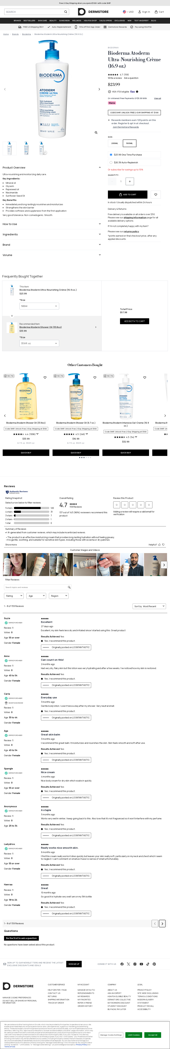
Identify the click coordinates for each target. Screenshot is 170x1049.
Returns (52, 996)
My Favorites (84, 999)
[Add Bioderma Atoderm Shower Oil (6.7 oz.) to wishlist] (95, 377)
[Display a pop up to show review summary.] (37, 434)
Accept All (152, 1035)
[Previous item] (5, 416)
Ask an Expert (115, 993)
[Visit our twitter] (128, 964)
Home (6, 34)
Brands (15, 34)
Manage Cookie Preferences (17, 998)
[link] (144, 11)
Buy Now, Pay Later (117, 1009)
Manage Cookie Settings (111, 1035)
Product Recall (145, 1006)
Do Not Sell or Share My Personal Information (20, 1002)
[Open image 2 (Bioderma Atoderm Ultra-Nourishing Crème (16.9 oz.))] (26, 148)
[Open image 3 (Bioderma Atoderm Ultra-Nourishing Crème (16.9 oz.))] (43, 148)
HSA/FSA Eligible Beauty (119, 996)
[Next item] (165, 416)
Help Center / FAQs (57, 990)
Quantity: (113, 175)
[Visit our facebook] (122, 964)
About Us (112, 990)
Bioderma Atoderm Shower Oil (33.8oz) (26, 422)
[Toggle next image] (99, 89)
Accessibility (144, 1009)
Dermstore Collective (119, 999)
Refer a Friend (85, 1003)
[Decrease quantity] (112, 181)
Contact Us (54, 993)
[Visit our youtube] (141, 964)
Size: (110, 137)
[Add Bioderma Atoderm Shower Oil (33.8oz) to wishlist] (45, 377)
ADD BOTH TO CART (134, 321)
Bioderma (26, 34)
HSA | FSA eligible (120, 91)
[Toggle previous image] (5, 89)
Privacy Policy (144, 990)
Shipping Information (58, 999)
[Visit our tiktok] (148, 964)
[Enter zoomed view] (96, 132)
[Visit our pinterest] (154, 964)
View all (157, 98)
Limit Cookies (134, 1035)
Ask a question (131, 77)
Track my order (56, 1003)
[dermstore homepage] (93, 12)
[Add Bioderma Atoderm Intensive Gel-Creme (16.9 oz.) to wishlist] (145, 377)
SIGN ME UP (74, 964)
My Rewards (84, 996)
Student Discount (117, 1006)
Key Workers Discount (119, 1003)
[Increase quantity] (130, 181)
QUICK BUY (26, 452)
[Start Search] (65, 12)
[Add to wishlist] (156, 195)
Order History (85, 1006)
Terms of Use (9, 1047)
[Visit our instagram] (135, 964)
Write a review (115, 77)
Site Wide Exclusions (147, 993)
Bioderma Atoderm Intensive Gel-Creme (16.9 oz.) (126, 424)
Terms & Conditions (147, 996)
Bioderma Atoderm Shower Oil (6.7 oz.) (76, 422)
